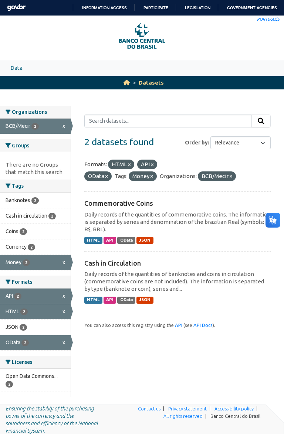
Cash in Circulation (112, 263)
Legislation (197, 7)
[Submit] (261, 121)
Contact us (149, 408)
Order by (196, 143)
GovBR (16, 7)
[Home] (127, 82)
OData (126, 240)
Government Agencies (252, 7)
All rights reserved (183, 416)
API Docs (203, 325)
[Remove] (129, 165)
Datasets (151, 82)
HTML (93, 240)
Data (16, 68)
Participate (155, 7)
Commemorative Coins (118, 203)
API (110, 240)
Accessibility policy (234, 408)
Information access (104, 7)
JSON (145, 240)
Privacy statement (187, 408)
